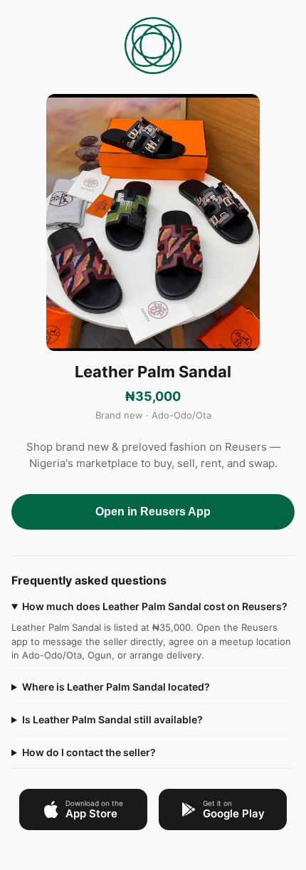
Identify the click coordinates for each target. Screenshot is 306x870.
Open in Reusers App (153, 511)
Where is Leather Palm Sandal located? (116, 687)
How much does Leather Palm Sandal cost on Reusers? (154, 606)
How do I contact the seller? (89, 752)
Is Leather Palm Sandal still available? (112, 719)
